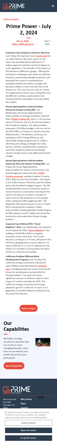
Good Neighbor (36, 230)
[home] (24, 7)
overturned (41, 55)
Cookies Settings (28, 423)
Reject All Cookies (28, 430)
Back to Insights (28, 308)
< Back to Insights (11, 19)
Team (23, 403)
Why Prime (26, 399)
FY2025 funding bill (20, 119)
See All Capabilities (14, 365)
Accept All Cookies (28, 438)
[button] (53, 7)
